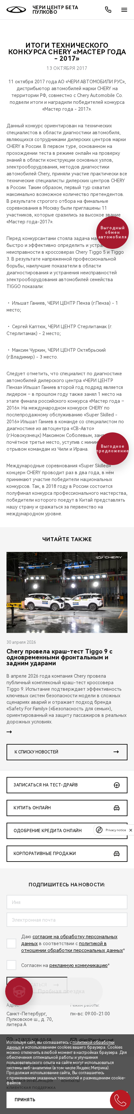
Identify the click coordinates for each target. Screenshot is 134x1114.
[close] (130, 830)
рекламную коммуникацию (78, 965)
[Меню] (124, 10)
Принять (25, 1100)
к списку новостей (36, 752)
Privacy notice (116, 830)
